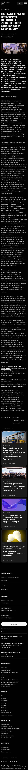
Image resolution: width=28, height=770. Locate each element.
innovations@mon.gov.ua (14, 386)
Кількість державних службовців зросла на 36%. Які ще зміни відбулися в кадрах (12, 518)
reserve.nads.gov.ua (7, 656)
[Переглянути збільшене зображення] (14, 48)
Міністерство (5, 663)
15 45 (2, 631)
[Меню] (25, 3)
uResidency (4, 710)
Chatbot (14, 624)
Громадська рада (6, 731)
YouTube (4, 761)
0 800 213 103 (5, 638)
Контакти (4, 675)
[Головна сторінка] (3, 3)
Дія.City (3, 703)
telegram (16, 420)
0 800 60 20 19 (5, 647)
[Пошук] (19, 3)
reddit (23, 420)
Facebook (4, 758)
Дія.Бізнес (4, 700)
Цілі (2, 677)
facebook (16, 417)
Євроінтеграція (6, 712)
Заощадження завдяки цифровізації (8, 685)
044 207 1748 (5, 603)
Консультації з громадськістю (6, 725)
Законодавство (6, 752)
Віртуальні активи (7, 715)
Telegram (4, 585)
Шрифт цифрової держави (9, 679)
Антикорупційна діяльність (9, 672)
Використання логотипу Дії (9, 682)
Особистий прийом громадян (10, 728)
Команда (4, 667)
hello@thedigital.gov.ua (8, 610)
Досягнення (5, 9)
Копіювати (16, 423)
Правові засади (6, 670)
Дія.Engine (4, 707)
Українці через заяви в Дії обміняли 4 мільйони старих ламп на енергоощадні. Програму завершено (14, 551)
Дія (2, 695)
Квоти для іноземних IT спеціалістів (7, 736)
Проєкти (4, 691)
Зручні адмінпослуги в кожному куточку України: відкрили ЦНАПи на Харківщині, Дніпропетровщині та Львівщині (14, 453)
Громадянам (5, 720)
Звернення (4, 733)
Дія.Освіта (4, 698)
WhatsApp (4, 589)
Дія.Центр (4, 705)
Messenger (4, 580)
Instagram (14, 758)
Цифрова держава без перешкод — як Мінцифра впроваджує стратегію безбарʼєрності (14, 487)
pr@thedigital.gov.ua (7, 617)
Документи (5, 743)
